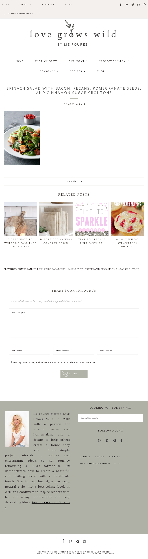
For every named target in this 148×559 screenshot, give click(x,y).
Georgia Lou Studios (99, 552)
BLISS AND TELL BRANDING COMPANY (94, 553)
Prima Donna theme (71, 552)
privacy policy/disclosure (95, 464)
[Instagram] (139, 5)
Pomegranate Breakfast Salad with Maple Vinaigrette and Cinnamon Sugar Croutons (78, 269)
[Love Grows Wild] (74, 32)
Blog (117, 464)
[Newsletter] (133, 5)
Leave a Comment (74, 181)
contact (85, 457)
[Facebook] (121, 5)
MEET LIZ (99, 457)
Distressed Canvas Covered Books (56, 241)
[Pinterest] (127, 5)
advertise (114, 457)
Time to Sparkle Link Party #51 (91, 241)
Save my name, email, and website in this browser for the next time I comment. (54, 362)
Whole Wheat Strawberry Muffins (127, 243)
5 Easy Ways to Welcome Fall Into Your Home (20, 243)
